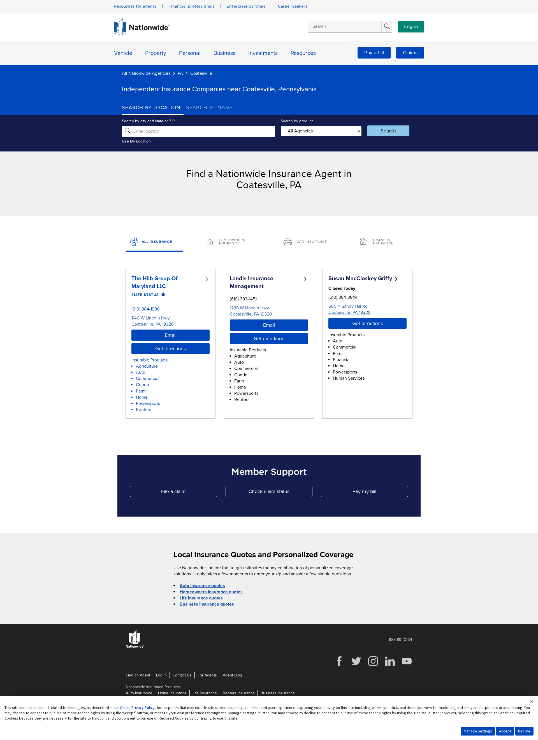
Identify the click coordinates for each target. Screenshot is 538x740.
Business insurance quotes (207, 604)
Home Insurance (172, 693)
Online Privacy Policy (137, 707)
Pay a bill (374, 53)
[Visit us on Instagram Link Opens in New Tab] (373, 665)
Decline (524, 731)
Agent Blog (232, 675)
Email (171, 335)
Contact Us (182, 675)
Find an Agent (138, 675)
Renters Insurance (239, 693)
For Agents (207, 675)
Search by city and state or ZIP (148, 121)
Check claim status (280, 492)
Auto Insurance (139, 693)
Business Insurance (278, 693)
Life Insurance (205, 693)
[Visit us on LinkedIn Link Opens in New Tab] (389, 665)
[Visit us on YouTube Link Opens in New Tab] (406, 665)
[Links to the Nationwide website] (135, 646)
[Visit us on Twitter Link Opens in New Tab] (356, 665)
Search (388, 131)
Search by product (297, 121)
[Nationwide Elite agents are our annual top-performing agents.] (162, 295)
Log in (411, 26)
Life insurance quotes (201, 598)
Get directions (170, 349)
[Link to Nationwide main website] (142, 33)
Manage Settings (478, 731)
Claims (410, 53)
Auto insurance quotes (202, 586)
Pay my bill (380, 492)
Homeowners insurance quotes (211, 592)
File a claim (189, 492)
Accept (505, 731)
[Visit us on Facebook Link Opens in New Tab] (339, 665)
